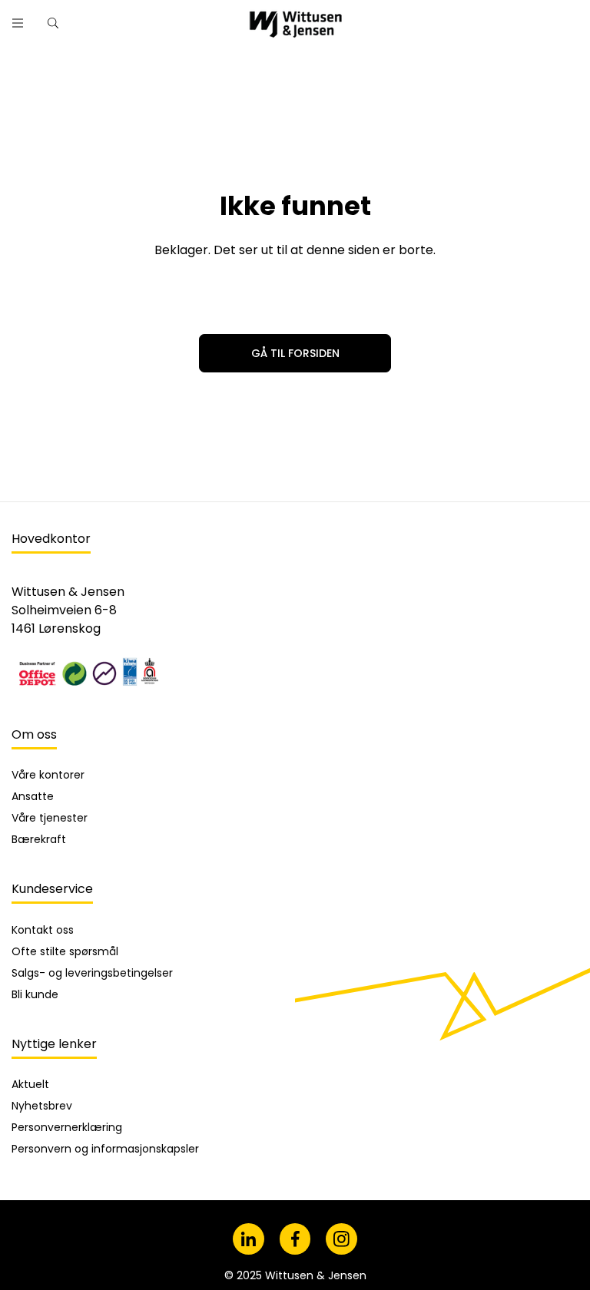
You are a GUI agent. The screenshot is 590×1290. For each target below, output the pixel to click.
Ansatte (33, 796)
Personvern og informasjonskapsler (105, 1148)
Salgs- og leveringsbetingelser (92, 973)
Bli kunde (35, 994)
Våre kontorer (48, 774)
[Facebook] (295, 1239)
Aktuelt (30, 1084)
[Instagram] (341, 1239)
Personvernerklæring (67, 1127)
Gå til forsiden (295, 353)
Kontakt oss (43, 930)
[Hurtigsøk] (53, 23)
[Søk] (401, 17)
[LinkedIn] (248, 1239)
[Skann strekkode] (441, 17)
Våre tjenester (50, 817)
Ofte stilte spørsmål (65, 951)
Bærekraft (39, 839)
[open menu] (17, 23)
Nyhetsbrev (42, 1105)
